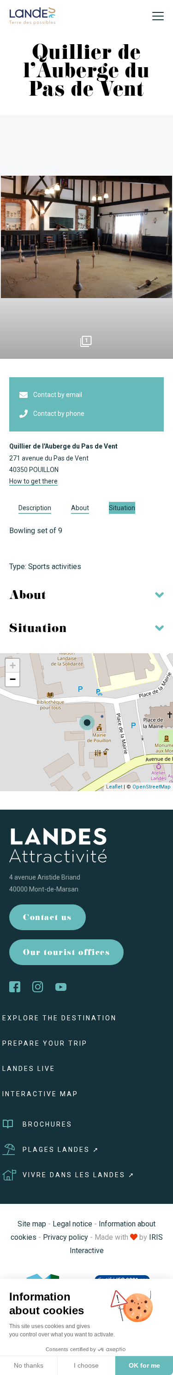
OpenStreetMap (151, 787)
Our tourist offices (66, 953)
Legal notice (72, 1224)
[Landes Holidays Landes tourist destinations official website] (32, 15)
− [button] (13, 679)
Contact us (47, 918)
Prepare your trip (45, 1043)
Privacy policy (65, 1237)
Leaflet (114, 787)
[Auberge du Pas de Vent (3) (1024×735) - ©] (86, 237)
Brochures (47, 1124)
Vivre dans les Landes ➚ (79, 1175)
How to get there (33, 481)
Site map (32, 1224)
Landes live (28, 1068)
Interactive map (40, 1094)
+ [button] (13, 665)
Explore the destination (59, 1018)
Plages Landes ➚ (61, 1149)
